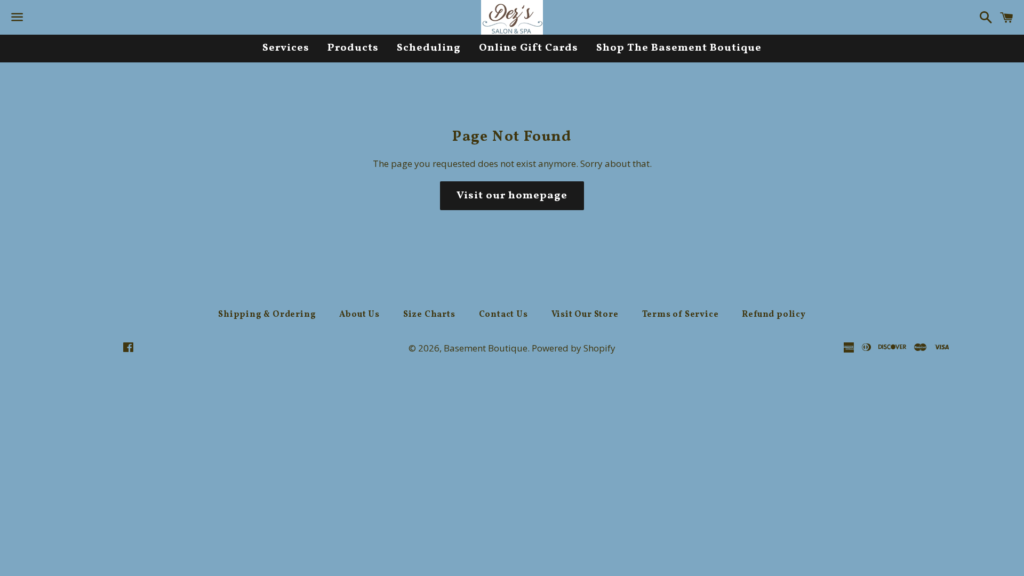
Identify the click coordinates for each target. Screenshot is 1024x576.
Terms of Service (680, 315)
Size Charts (429, 315)
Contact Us (503, 315)
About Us (359, 315)
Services (285, 48)
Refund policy (773, 315)
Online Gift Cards (528, 48)
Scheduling (429, 48)
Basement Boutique (485, 348)
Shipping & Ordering (267, 315)
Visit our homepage (512, 195)
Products (353, 48)
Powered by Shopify (573, 348)
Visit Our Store (585, 315)
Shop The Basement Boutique (679, 48)
